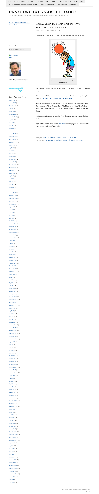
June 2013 (11, 314)
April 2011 (11, 387)
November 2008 (13, 468)
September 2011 (13, 373)
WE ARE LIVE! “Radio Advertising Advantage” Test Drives (63, 140)
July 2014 (11, 277)
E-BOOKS (53, 2)
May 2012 (11, 350)
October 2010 (12, 403)
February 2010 (12, 426)
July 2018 (11, 148)
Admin (87, 492)
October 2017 (12, 167)
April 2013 (11, 319)
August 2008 (12, 477)
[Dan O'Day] (20, 69)
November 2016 (13, 198)
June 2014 (11, 280)
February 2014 (12, 291)
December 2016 (13, 195)
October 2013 (12, 302)
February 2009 (12, 460)
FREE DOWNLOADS (65, 2)
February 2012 (12, 358)
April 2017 (11, 184)
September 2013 (13, 305)
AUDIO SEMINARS (20, 2)
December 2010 (13, 398)
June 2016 (11, 212)
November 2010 (13, 401)
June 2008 (11, 482)
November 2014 (13, 266)
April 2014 (11, 285)
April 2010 (11, 420)
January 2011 (12, 395)
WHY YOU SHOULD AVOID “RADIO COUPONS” (59, 137)
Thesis (88, 489)
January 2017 (12, 193)
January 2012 (12, 361)
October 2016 (12, 201)
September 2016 (13, 204)
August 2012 (12, 342)
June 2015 (11, 246)
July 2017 (11, 176)
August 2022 (12, 100)
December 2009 (13, 432)
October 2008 (12, 471)
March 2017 (12, 187)
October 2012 (12, 336)
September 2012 (13, 339)
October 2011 (12, 370)
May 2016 (11, 215)
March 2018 (12, 156)
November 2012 (13, 333)
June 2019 (11, 122)
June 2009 (11, 448)
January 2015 (12, 260)
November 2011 (13, 367)
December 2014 (13, 263)
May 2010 (11, 417)
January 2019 (12, 134)
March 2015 (12, 254)
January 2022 (12, 103)
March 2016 (12, 221)
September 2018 (13, 142)
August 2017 (12, 173)
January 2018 (12, 162)
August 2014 (12, 274)
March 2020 (12, 111)
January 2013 (12, 328)
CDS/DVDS (32, 2)
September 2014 (13, 271)
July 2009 (11, 446)
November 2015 (13, 232)
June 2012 (11, 347)
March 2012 (12, 356)
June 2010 (11, 415)
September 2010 (13, 406)
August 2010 (12, 409)
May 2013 (11, 316)
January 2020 (12, 114)
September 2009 (13, 440)
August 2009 (12, 443)
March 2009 (12, 457)
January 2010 (12, 429)
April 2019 (11, 125)
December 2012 (13, 330)
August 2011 (12, 375)
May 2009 (11, 451)
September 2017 (13, 170)
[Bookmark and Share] (20, 56)
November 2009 (13, 434)
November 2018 (13, 136)
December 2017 (13, 165)
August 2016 (12, 207)
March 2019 (12, 128)
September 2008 (13, 474)
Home (10, 2)
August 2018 (12, 145)
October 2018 (12, 139)
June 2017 (11, 179)
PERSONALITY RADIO (48, 5)
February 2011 (12, 392)
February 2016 (12, 224)
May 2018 (11, 153)
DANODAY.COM (43, 2)
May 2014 (11, 283)
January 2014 (12, 294)
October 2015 (12, 235)
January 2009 (12, 462)
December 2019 (13, 117)
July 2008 (11, 479)
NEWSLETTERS (79, 2)
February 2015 (12, 257)
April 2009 (11, 454)
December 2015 (13, 229)
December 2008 (13, 465)
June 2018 (11, 150)
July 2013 (11, 311)
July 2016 (11, 210)
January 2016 (12, 226)
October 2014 (12, 269)
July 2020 (11, 108)
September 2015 (13, 238)
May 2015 (11, 249)
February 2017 (12, 190)
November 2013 (13, 299)
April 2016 (11, 218)
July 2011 (11, 378)
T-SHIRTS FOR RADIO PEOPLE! (68, 5)
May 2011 (11, 384)
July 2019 (11, 120)
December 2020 (13, 106)
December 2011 (13, 364)
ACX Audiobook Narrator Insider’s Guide (23, 5)
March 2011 (12, 389)
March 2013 (12, 322)
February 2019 (12, 131)
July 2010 (11, 412)
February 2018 (12, 159)
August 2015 (12, 240)
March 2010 (12, 423)
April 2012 (11, 353)
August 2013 (12, 308)
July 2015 (11, 243)
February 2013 (12, 325)
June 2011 (11, 381)
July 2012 (11, 344)
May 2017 (11, 181)
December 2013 (13, 297)
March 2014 (12, 288)
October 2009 (12, 437)
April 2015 (11, 252)
